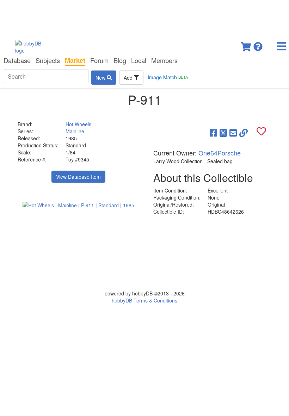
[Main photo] (78, 205)
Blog (119, 60)
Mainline (75, 131)
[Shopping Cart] (246, 44)
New (101, 77)
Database (17, 60)
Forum (99, 60)
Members (164, 60)
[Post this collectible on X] (223, 133)
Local (138, 60)
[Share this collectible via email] (233, 133)
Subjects (48, 60)
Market (75, 60)
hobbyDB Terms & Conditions (144, 300)
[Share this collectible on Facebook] (213, 133)
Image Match (168, 77)
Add (129, 77)
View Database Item (78, 176)
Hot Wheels (78, 124)
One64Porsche (219, 152)
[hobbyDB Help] (258, 44)
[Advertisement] (144, 17)
